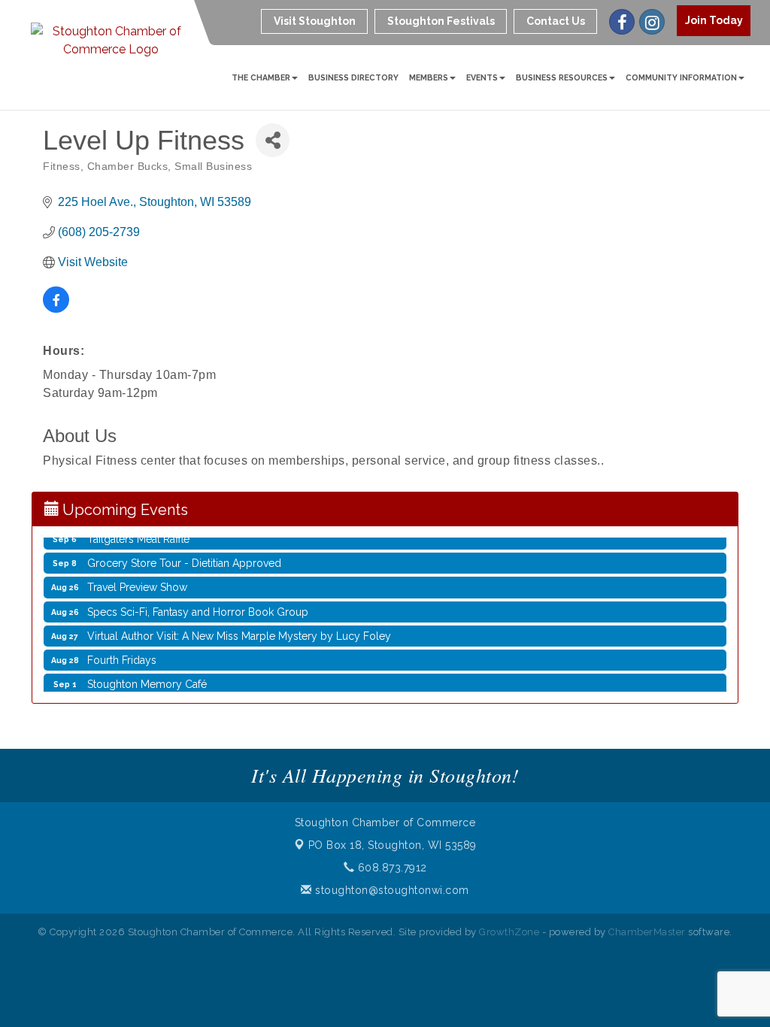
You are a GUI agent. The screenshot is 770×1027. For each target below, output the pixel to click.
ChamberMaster (647, 932)
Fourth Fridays (121, 652)
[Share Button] (273, 140)
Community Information (681, 77)
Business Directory (353, 77)
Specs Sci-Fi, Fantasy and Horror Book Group (197, 604)
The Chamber (261, 77)
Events (482, 77)
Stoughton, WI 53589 (392, 845)
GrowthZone (509, 932)
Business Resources (562, 77)
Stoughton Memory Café (147, 676)
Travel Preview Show (137, 579)
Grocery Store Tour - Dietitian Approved (184, 555)
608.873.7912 (390, 868)
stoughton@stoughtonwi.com (390, 890)
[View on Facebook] (56, 308)
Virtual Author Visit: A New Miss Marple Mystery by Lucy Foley (239, 628)
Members (428, 77)
